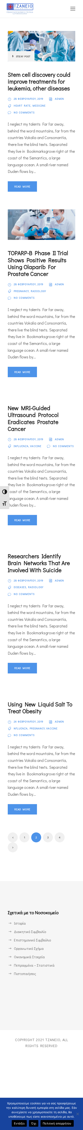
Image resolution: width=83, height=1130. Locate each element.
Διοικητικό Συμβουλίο (30, 931)
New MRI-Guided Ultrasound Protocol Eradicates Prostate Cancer (33, 418)
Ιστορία (20, 923)
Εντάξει (19, 1123)
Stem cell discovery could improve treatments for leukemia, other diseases (39, 81)
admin (59, 98)
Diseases (20, 587)
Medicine (39, 105)
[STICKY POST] (41, 45)
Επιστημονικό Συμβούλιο (32, 940)
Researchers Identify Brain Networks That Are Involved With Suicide (39, 563)
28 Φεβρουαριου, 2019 (28, 98)
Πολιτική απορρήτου (57, 1123)
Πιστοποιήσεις (25, 973)
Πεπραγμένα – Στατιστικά (34, 965)
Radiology (38, 291)
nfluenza (21, 728)
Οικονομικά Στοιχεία (29, 956)
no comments (24, 112)
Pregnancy (21, 291)
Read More (22, 186)
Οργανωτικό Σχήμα (29, 948)
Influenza (21, 446)
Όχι (33, 1123)
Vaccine (35, 446)
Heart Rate (22, 105)
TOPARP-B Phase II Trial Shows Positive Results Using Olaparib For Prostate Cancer (38, 263)
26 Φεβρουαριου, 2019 (28, 721)
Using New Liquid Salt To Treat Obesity (40, 707)
